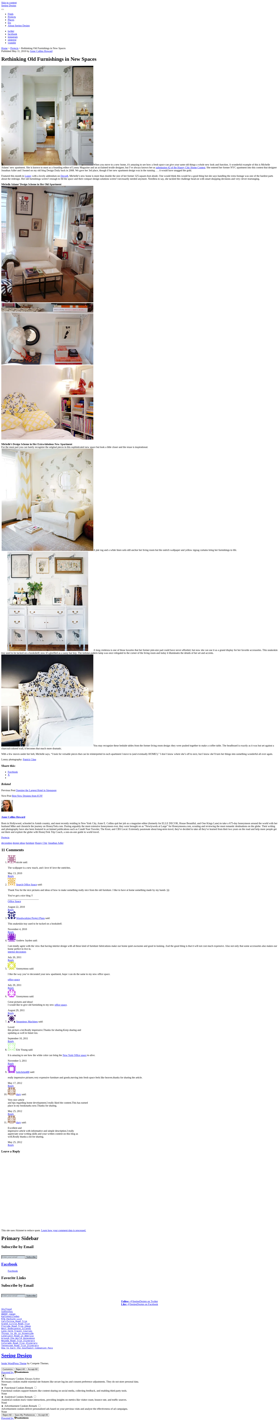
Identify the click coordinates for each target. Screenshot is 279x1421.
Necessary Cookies (14, 1378)
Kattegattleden (10, 1316)
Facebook (9, 1264)
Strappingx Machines (27, 1021)
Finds (10, 14)
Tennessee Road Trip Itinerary (20, 1345)
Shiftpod (6, 1309)
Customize (8, 1369)
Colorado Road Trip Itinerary (19, 1343)
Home (4, 48)
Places (11, 19)
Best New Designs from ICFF (27, 795)
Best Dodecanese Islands (16, 1328)
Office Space (14, 901)
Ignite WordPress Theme (13, 1363)
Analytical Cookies (14, 1396)
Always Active (32, 1378)
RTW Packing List (11, 1319)
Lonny (28, 176)
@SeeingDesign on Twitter (139, 1301)
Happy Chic (41, 843)
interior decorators (17, 951)
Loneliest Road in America (17, 1336)
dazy (18, 1094)
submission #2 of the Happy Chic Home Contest (180, 167)
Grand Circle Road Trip (15, 1323)
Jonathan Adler (55, 843)
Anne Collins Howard (41, 51)
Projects (12, 17)
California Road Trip (14, 1321)
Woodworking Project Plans (30, 918)
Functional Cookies (14, 1387)
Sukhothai (7, 1311)
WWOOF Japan (8, 1314)
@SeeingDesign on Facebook (139, 1304)
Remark (29, 1387)
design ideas (19, 843)
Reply (11, 876)
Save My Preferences (25, 1415)
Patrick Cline (29, 759)
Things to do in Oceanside (17, 1333)
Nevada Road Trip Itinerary (18, 1340)
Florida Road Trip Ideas (16, 1326)
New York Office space (75, 1055)
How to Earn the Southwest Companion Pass (27, 1348)
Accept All (32, 1369)
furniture (30, 843)
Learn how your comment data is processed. (63, 1230)
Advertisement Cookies (16, 1406)
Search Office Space (26, 884)
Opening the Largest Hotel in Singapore (36, 790)
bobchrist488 (22, 1072)
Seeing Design (8, 5)
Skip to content (9, 2)
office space (14, 979)
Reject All (20, 1369)
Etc (9, 22)
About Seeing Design (19, 25)
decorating (6, 843)
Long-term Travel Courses (16, 1331)
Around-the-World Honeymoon (18, 1338)
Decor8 (64, 176)
